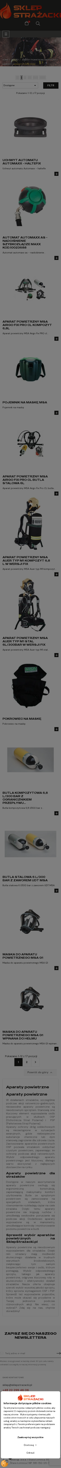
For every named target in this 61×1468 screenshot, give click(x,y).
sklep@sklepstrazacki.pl (17, 1385)
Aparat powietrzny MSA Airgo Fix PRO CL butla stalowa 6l (25, 480)
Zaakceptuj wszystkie (30, 1437)
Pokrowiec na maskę (22, 718)
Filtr (50, 85)
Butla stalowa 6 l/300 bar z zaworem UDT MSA (25, 878)
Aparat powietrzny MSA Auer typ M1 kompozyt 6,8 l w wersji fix (26, 560)
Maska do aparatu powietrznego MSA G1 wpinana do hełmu (23, 1035)
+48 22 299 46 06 (16, 1390)
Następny (35, 1062)
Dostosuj (29, 1445)
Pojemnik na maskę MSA (25, 402)
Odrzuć (30, 1452)
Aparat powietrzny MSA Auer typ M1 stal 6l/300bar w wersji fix (25, 641)
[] (56, 174)
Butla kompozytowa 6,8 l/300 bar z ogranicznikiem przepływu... (25, 798)
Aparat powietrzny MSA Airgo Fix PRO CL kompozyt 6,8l (27, 325)
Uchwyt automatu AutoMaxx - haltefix (22, 161)
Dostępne (20, 85)
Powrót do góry (40, 1073)
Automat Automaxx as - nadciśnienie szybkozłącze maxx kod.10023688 (25, 242)
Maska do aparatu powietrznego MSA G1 (23, 956)
